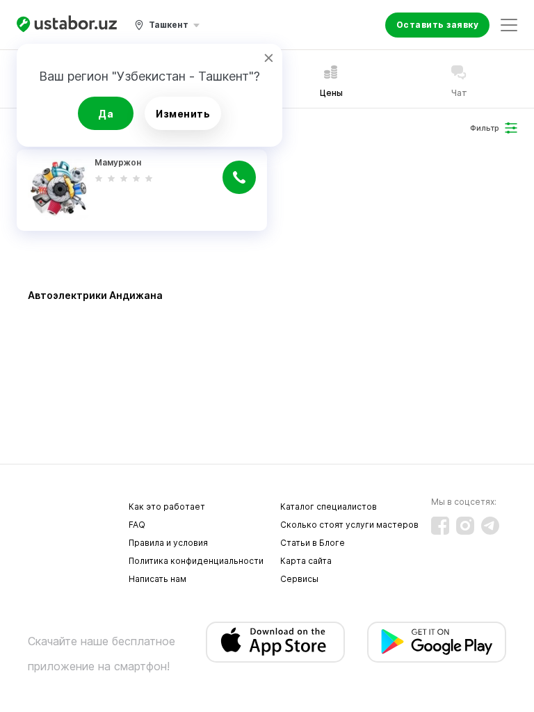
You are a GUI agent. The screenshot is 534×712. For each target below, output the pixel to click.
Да (105, 114)
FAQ (137, 524)
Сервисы (299, 579)
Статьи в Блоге (312, 542)
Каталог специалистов (328, 506)
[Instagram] (465, 526)
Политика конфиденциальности (196, 561)
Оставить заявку (437, 24)
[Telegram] (490, 526)
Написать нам (157, 579)
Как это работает (167, 506)
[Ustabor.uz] (67, 25)
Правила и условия (168, 542)
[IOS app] (275, 642)
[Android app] (436, 642)
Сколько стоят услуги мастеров (349, 524)
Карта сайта (306, 561)
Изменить (183, 114)
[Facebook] (440, 526)
